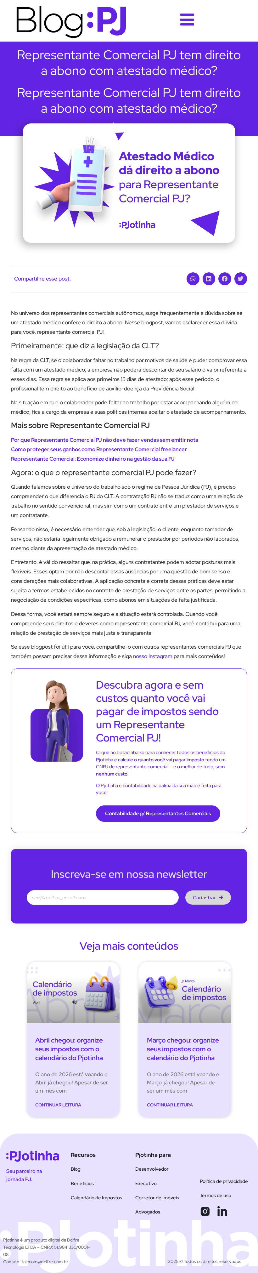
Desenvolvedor (152, 1169)
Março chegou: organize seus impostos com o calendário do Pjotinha (183, 1049)
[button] (193, 278)
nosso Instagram (152, 656)
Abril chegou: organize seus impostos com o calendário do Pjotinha (69, 1049)
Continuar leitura (58, 1105)
